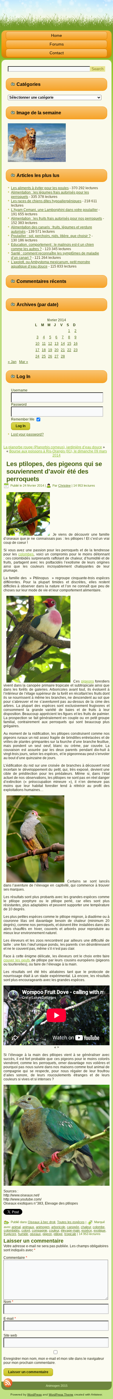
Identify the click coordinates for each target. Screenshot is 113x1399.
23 (76, 350)
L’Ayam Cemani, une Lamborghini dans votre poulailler (54, 210)
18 (44, 350)
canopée (73, 1227)
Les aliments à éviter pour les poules (40, 188)
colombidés (12, 1230)
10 (37, 344)
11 (44, 344)
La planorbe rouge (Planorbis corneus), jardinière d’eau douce (52, 447)
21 (63, 350)
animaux (28, 1227)
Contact (57, 52)
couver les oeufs (17, 960)
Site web (10, 1335)
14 (63, 344)
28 (63, 356)
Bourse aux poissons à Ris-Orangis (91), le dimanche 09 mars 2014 (58, 453)
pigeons (87, 681)
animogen (43, 1227)
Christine (64, 485)
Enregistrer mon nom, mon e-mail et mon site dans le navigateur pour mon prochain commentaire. (53, 1361)
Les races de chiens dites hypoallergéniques (46, 201)
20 (56, 350)
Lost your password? (27, 434)
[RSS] (7, 1382)
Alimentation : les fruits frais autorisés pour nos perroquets (56, 218)
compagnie (39, 1230)
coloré (25, 1230)
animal (16, 1227)
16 (76, 344)
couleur (54, 1230)
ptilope (58, 1234)
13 (56, 344)
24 (37, 356)
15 (69, 344)
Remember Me (22, 419)
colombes (26, 554)
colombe (99, 1227)
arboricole (58, 1227)
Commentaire (15, 1258)
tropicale (70, 1234)
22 (69, 350)
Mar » (23, 362)
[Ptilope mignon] (35, 881)
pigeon (47, 1234)
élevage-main (70, 1230)
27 (56, 356)
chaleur (86, 1227)
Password (19, 404)
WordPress (34, 1394)
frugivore (10, 1234)
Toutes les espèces (71, 1222)
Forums (57, 44)
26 (50, 356)
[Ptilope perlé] (56, 1135)
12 (50, 344)
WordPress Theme (61, 1394)
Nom (8, 1302)
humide (23, 1234)
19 (50, 350)
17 (37, 350)
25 (44, 356)
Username (19, 390)
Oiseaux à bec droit (41, 1222)
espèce (86, 1230)
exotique (99, 1230)
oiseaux (35, 1234)
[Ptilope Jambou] (38, 681)
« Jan (12, 362)
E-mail (9, 1319)
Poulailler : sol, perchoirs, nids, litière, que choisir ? (51, 236)
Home (56, 35)
